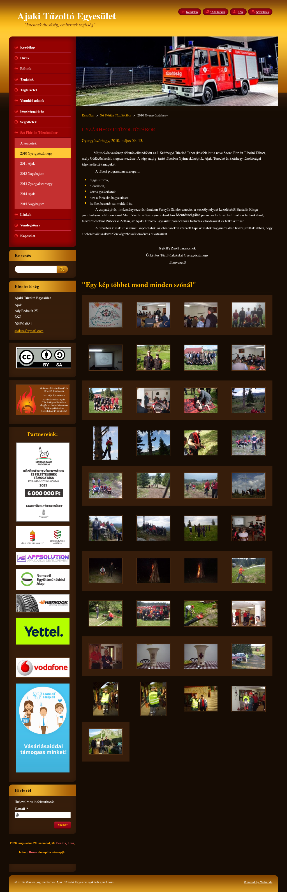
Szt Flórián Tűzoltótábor (115, 115)
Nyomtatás (262, 12)
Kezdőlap (88, 115)
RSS (240, 12)
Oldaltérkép (217, 12)
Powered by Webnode (258, 882)
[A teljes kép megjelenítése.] (105, 315)
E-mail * (21, 808)
